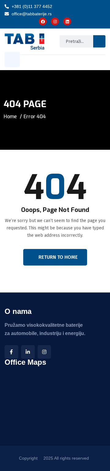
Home (10, 116)
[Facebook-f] (11, 352)
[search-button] (99, 41)
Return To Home (58, 257)
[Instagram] (44, 352)
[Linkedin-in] (28, 352)
